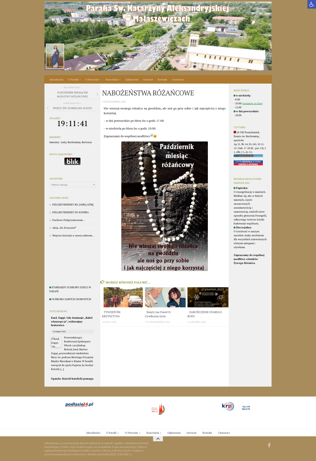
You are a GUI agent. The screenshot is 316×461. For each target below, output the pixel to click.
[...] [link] (62, 369)
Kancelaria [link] (111, 79)
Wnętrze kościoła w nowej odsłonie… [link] (73, 235)
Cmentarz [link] (178, 79)
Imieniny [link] (54, 142)
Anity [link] (63, 142)
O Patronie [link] (91, 79)
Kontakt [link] (162, 79)
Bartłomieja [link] (74, 142)
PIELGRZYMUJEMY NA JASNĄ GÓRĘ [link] (73, 204)
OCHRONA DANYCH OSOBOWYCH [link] (71, 299)
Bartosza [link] (87, 142)
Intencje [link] (148, 79)
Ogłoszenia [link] (131, 79)
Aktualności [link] (56, 79)
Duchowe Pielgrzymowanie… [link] (68, 220)
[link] (311, 4)
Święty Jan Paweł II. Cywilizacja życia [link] (158, 314)
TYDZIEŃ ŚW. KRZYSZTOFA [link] (111, 314)
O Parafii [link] (73, 79)
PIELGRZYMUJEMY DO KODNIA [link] (70, 212)
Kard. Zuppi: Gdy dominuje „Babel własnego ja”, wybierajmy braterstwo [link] (71, 321)
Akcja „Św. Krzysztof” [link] (64, 227)
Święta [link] (105, 85)
